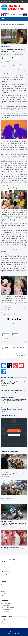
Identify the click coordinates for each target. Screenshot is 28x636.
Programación (5, 577)
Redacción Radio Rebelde (17, 54)
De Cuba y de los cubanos (6, 471)
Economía (3, 388)
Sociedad (24, 342)
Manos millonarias (7, 498)
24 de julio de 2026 (5, 476)
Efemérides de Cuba (6, 609)
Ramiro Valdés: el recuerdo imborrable (12, 549)
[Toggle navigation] (3, 19)
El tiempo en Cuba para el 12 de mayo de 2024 (13, 348)
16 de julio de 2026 (5, 500)
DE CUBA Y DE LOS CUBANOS (10, 452)
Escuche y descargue (8, 313)
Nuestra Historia (5, 575)
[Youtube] (17, 631)
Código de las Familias (9, 342)
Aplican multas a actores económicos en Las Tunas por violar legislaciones (13, 391)
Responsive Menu (22, 1)
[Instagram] (15, 365)
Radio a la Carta (5, 611)
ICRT (2, 621)
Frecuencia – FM (5, 567)
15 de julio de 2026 (5, 526)
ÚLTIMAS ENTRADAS (8, 377)
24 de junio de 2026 (5, 551)
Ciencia (2, 406)
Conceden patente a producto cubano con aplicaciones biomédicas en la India (13, 408)
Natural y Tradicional (6, 605)
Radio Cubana (4, 619)
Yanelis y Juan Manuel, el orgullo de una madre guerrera (14, 354)
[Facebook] (3, 365)
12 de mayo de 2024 (5, 54)
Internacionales (11, 397)
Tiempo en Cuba (5, 603)
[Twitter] (9, 365)
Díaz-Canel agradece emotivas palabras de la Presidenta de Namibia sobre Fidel (13, 400)
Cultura (3, 591)
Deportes (3, 587)
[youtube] (21, 365)
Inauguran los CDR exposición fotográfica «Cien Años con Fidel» (13, 382)
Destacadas (7, 46)
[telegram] (3, 371)
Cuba (2, 46)
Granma (3, 623)
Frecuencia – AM (5, 565)
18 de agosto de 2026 (6, 385)
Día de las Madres (18, 342)
